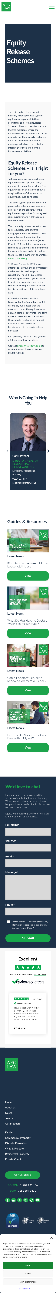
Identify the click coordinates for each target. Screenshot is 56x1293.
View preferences (28, 1282)
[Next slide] (48, 452)
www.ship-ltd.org (17, 258)
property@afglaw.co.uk (29, 346)
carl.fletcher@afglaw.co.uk (24, 483)
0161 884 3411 (27, 1191)
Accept (28, 1265)
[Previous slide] (7, 452)
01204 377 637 (19, 479)
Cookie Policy (24, 1289)
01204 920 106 (29, 1185)
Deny (28, 1273)
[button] (51, 1237)
